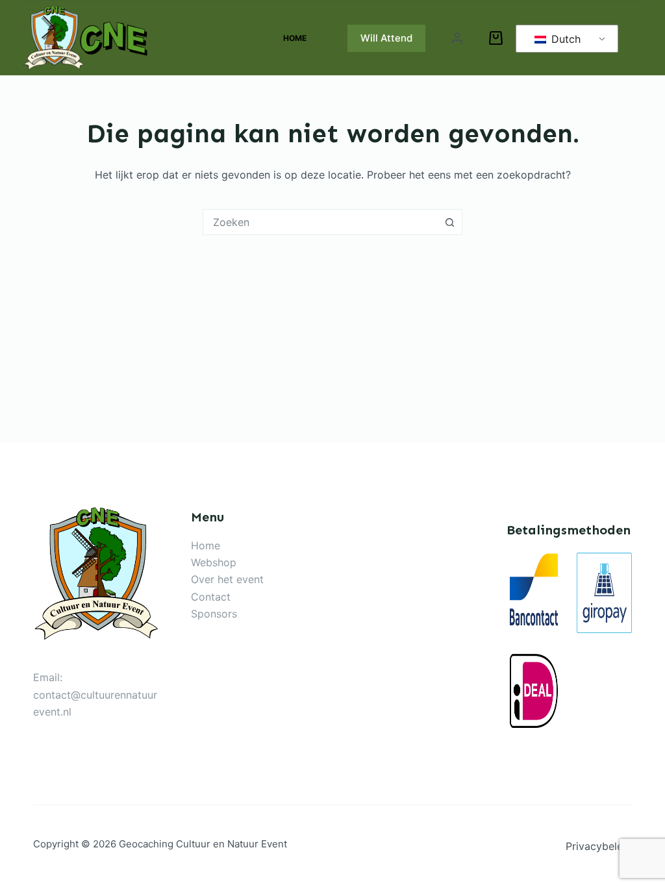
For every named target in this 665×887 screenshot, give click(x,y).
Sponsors (214, 613)
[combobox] (320, 222)
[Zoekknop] (449, 222)
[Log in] (457, 38)
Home (295, 38)
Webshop (213, 562)
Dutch (564, 38)
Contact (211, 596)
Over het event (227, 579)
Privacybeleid (599, 846)
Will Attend (386, 38)
